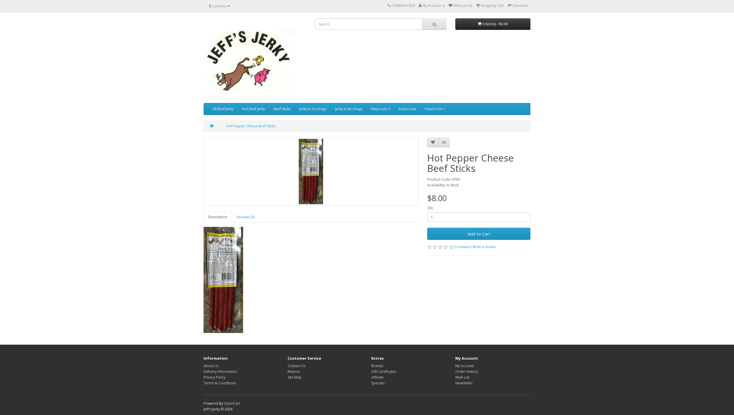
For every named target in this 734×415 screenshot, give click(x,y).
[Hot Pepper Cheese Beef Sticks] (311, 171)
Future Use (407, 108)
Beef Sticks (282, 108)
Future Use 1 (435, 108)
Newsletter (464, 383)
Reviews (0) (246, 217)
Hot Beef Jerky (253, 108)
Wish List (462, 377)
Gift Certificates (383, 371)
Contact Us (296, 365)
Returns (294, 371)
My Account (464, 365)
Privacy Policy (214, 377)
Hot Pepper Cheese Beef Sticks (251, 126)
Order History (466, 371)
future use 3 (380, 108)
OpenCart (232, 403)
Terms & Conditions (220, 383)
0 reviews (462, 246)
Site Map (294, 377)
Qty (430, 207)
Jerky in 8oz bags (348, 108)
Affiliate (377, 377)
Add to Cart (479, 234)
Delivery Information (220, 371)
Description (217, 217)
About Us (211, 365)
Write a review (484, 246)
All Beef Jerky (222, 108)
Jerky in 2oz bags (313, 108)
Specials (377, 383)
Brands (377, 365)
